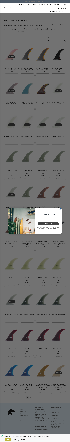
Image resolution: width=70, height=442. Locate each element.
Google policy (46, 436)
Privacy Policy (40, 436)
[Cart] (65, 11)
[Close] (68, 435)
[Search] (59, 11)
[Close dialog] (60, 209)
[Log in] (62, 11)
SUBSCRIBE (48, 223)
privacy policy (43, 228)
